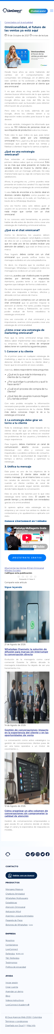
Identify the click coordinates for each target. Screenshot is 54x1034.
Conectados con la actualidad (19, 22)
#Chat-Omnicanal (35, 568)
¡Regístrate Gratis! (27, 557)
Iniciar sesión (12, 982)
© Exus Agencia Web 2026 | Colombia (23, 1017)
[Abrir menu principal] (51, 10)
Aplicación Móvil (13, 911)
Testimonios (11, 962)
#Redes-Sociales (13, 570)
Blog (8, 996)
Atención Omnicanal (15, 907)
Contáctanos (12, 945)
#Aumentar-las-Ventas (15, 568)
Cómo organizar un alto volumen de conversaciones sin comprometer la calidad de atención (26, 813)
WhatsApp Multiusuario (17, 898)
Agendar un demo (14, 991)
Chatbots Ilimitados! (15, 894)
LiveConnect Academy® (17, 1005)
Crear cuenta (12, 987)
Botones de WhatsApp (19, 925)
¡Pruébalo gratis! (38, 11)
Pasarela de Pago (14, 920)
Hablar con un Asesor (23, 875)
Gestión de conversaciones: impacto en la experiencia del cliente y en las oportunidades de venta (26, 733)
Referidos (15, 953)
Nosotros (10, 940)
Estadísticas (11, 902)
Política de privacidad (16, 967)
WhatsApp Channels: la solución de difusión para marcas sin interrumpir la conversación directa (26, 652)
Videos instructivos (15, 1000)
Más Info (31, 1025)
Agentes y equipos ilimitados (19, 916)
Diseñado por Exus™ (15, 1025)
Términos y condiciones (16, 1021)
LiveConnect (12, 949)
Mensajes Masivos (14, 889)
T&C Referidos (12, 958)
